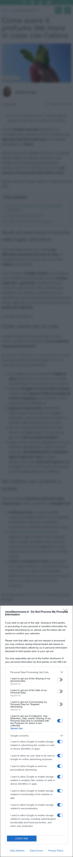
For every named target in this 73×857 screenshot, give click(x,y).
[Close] (66, 612)
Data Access (36, 850)
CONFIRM (21, 838)
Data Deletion (17, 850)
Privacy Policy (55, 850)
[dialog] (36, 731)
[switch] (60, 679)
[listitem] (36, 672)
